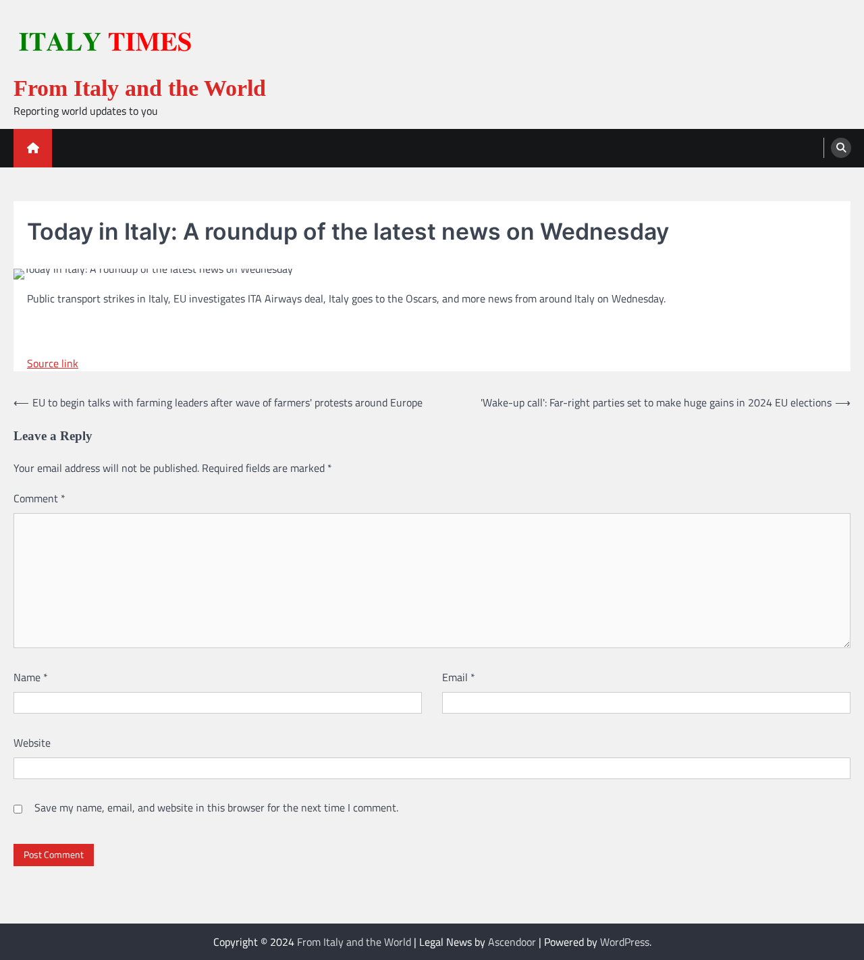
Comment (39, 498)
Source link (52, 363)
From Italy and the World (140, 88)
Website (32, 743)
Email (458, 677)
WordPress (624, 942)
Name (31, 677)
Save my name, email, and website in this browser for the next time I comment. (216, 807)
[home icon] (33, 148)
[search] (841, 148)
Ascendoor (512, 942)
